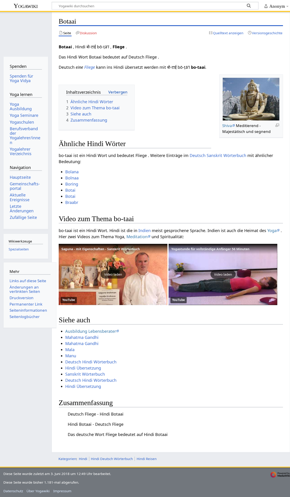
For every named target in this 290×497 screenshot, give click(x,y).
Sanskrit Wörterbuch (85, 374)
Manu (70, 355)
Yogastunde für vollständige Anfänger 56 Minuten (210, 249)
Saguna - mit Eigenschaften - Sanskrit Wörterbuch (100, 249)
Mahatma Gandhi (82, 337)
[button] (113, 274)
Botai (70, 190)
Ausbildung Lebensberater (90, 331)
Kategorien (67, 458)
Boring (71, 184)
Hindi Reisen (147, 458)
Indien (144, 230)
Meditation (136, 236)
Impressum (62, 491)
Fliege (89, 67)
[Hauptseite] (26, 33)
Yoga (272, 230)
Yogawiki (26, 5)
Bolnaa (72, 178)
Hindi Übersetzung (83, 368)
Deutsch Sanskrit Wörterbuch (218, 155)
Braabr (71, 202)
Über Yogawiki (38, 491)
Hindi (83, 458)
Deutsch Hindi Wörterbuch (90, 362)
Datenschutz (13, 491)
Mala (70, 349)
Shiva (227, 125)
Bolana (72, 171)
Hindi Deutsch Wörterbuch (112, 458)
